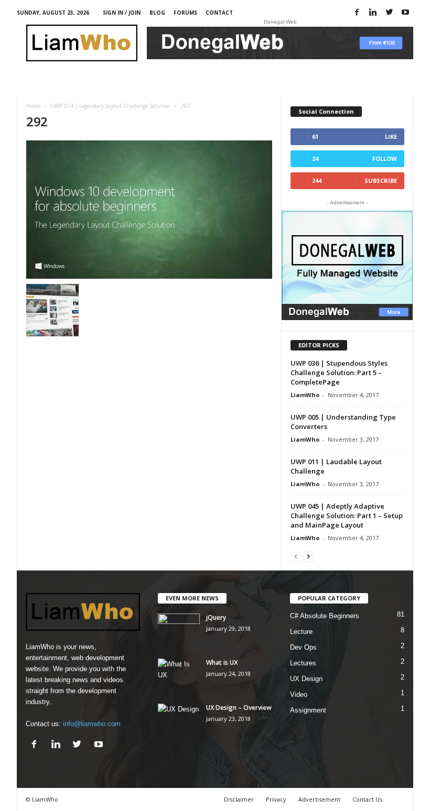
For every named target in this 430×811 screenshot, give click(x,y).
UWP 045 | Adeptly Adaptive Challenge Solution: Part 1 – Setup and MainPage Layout (347, 515)
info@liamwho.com (92, 724)
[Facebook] (356, 12)
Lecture (301, 631)
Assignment (308, 710)
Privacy (276, 799)
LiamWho (305, 395)
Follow (384, 158)
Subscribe (380, 180)
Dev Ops (303, 647)
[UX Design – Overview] (179, 719)
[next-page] (308, 556)
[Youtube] (405, 12)
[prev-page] (296, 556)
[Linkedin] (373, 12)
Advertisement (319, 799)
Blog (157, 12)
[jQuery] (179, 629)
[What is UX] (179, 674)
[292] (149, 209)
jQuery (216, 617)
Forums (185, 12)
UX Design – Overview (239, 707)
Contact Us (367, 799)
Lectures (303, 663)
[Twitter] (389, 12)
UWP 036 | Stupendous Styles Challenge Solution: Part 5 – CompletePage (339, 372)
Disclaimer (239, 799)
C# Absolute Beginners (324, 616)
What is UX (222, 662)
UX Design (306, 679)
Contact (219, 12)
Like (391, 136)
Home (33, 105)
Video (298, 694)
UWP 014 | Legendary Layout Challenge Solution (110, 105)
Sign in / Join (122, 12)
